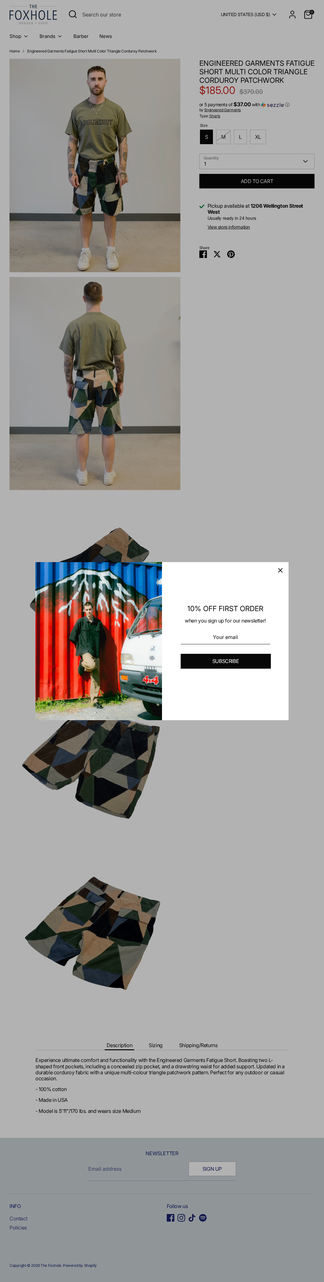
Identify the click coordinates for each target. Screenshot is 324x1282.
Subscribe (225, 661)
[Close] (280, 570)
